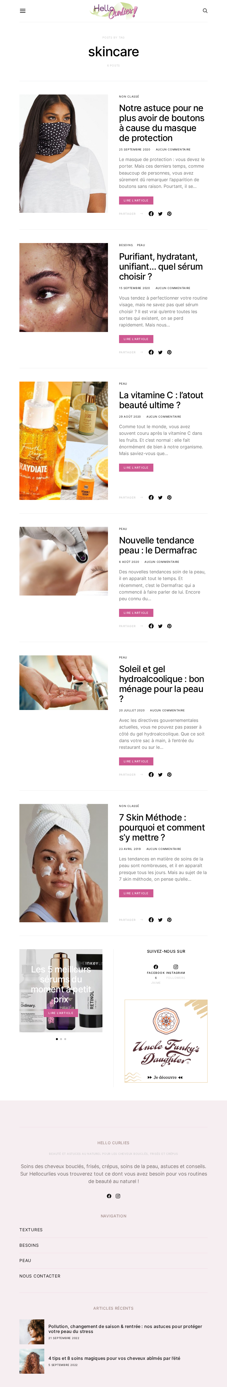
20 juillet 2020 (132, 710)
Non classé (129, 96)
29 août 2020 (130, 416)
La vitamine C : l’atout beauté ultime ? (161, 400)
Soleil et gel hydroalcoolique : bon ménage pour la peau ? (161, 683)
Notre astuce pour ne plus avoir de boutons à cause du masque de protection (161, 123)
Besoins (126, 245)
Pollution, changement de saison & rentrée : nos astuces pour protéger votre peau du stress (125, 1329)
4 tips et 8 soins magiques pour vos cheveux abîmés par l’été (114, 1358)
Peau (141, 245)
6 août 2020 (129, 561)
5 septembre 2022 (63, 1364)
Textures (31, 1229)
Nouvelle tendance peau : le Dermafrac (158, 545)
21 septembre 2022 (63, 1338)
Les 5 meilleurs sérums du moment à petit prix (61, 984)
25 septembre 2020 (134, 149)
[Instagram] (118, 1196)
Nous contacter (40, 1276)
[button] (57, 1039)
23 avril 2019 (130, 848)
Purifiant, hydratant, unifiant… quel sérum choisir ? (161, 266)
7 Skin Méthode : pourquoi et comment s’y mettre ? (162, 827)
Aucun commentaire (173, 149)
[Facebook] (109, 1196)
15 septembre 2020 (134, 288)
